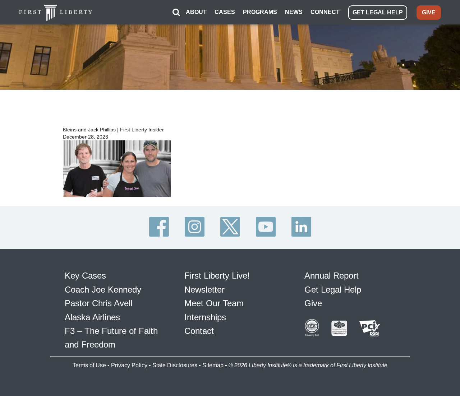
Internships (205, 317)
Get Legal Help (332, 289)
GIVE (429, 12)
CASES (225, 12)
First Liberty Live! (217, 275)
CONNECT (325, 12)
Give (313, 303)
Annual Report (331, 275)
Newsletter (204, 289)
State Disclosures (174, 365)
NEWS (294, 12)
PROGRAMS (260, 12)
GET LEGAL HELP (378, 12)
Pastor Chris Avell (98, 303)
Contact (199, 331)
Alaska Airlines (92, 317)
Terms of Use (89, 365)
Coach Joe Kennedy (103, 289)
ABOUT (196, 12)
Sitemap (213, 365)
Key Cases (85, 275)
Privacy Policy (129, 365)
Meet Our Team (214, 303)
